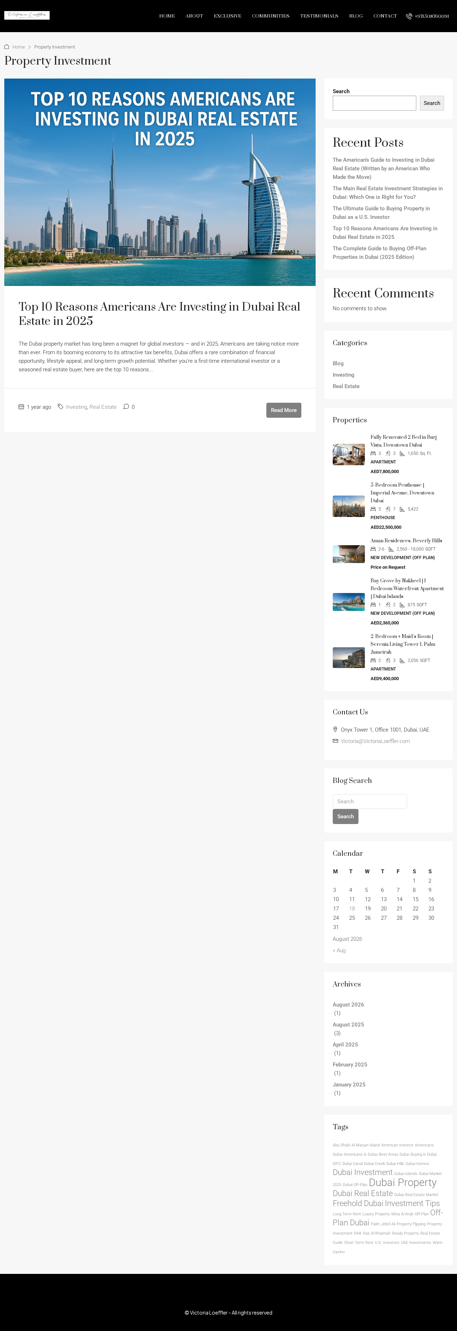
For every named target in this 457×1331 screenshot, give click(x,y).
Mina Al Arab (402, 1214)
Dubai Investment (363, 1172)
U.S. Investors (387, 1242)
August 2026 (348, 1004)
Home (167, 16)
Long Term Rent (347, 1214)
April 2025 (345, 1044)
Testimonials (319, 16)
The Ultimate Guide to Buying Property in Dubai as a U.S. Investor (381, 212)
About (194, 16)
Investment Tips (412, 1203)
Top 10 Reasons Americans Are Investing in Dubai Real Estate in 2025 (159, 314)
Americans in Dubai (360, 1154)
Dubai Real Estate (363, 1193)
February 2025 (350, 1064)
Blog (356, 16)
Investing (76, 407)
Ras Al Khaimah (377, 1233)
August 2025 (348, 1024)
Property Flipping (411, 1224)
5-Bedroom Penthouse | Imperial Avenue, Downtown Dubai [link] (402, 493)
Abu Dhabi (341, 1145)
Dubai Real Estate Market (416, 1194)
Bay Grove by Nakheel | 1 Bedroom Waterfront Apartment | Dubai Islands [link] (407, 589)
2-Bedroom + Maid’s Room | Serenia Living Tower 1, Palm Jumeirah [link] (403, 644)
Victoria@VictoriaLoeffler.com (375, 741)
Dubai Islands (405, 1173)
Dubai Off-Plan (355, 1184)
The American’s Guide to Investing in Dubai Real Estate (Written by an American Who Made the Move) (384, 168)
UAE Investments (416, 1242)
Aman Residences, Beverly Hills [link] (406, 541)
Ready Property (405, 1233)
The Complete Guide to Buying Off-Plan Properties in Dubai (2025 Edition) (379, 252)
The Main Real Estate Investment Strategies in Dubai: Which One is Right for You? (388, 192)
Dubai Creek (374, 1163)
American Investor (397, 1145)
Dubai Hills (395, 1163)
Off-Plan (422, 1214)
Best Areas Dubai (394, 1154)
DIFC (337, 1163)
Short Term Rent (358, 1242)
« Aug (339, 950)
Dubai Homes (417, 1163)
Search (341, 91)
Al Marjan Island (366, 1145)
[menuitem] (427, 16)
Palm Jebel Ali (383, 1224)
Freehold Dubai (358, 1203)
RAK (358, 1233)
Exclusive (227, 16)
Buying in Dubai (424, 1154)
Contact (385, 16)
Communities (271, 16)
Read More (284, 410)
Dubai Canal (352, 1163)
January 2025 (349, 1084)
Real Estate (103, 407)
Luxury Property (376, 1214)
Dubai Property (403, 1182)
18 (352, 908)
